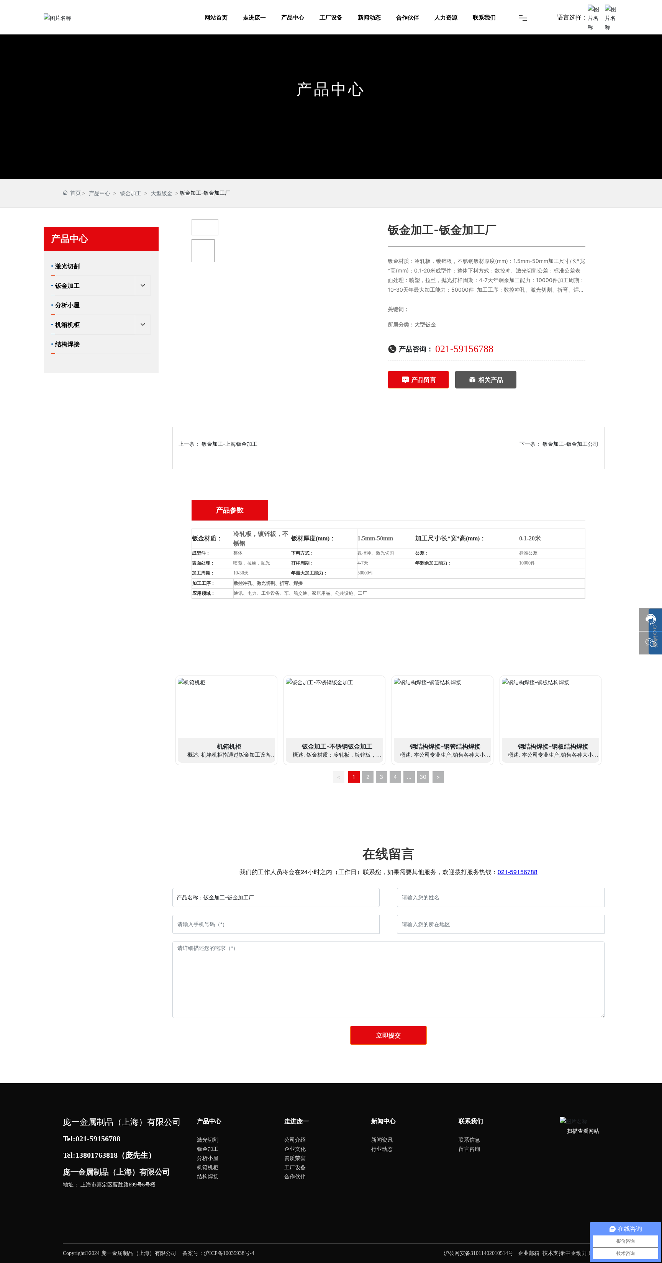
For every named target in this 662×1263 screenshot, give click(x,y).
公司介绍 (295, 1139)
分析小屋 (207, 1158)
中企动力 (576, 1253)
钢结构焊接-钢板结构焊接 (553, 746)
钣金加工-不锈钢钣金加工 (337, 746)
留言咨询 (469, 1149)
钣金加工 (130, 193)
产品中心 (99, 193)
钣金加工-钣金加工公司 (570, 444)
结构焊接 (207, 1176)
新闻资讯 (382, 1139)
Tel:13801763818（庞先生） (109, 1155)
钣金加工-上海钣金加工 (229, 444)
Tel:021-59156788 (91, 1138)
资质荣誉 (295, 1158)
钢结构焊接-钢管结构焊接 (445, 746)
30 (422, 776)
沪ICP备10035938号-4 (229, 1253)
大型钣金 (161, 193)
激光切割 (207, 1139)
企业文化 (295, 1149)
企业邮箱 (528, 1253)
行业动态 (382, 1149)
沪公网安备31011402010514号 (478, 1253)
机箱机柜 (229, 746)
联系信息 (469, 1139)
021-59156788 (464, 348)
